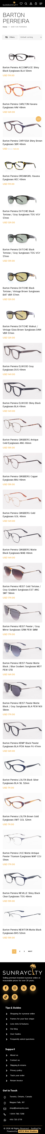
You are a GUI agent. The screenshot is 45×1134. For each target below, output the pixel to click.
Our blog (14, 1029)
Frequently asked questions (22, 1039)
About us (14, 1055)
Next (30, 951)
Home (5, 27)
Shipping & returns (18, 1065)
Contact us (15, 1060)
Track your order (17, 1075)
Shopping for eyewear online (22, 1013)
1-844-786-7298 (17, 1113)
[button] (41, 3)
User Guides (15, 1034)
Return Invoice (16, 1080)
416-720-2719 (16, 1119)
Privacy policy (16, 1070)
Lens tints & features (19, 1024)
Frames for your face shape (22, 1018)
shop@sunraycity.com (19, 1108)
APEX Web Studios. (28, 1131)
